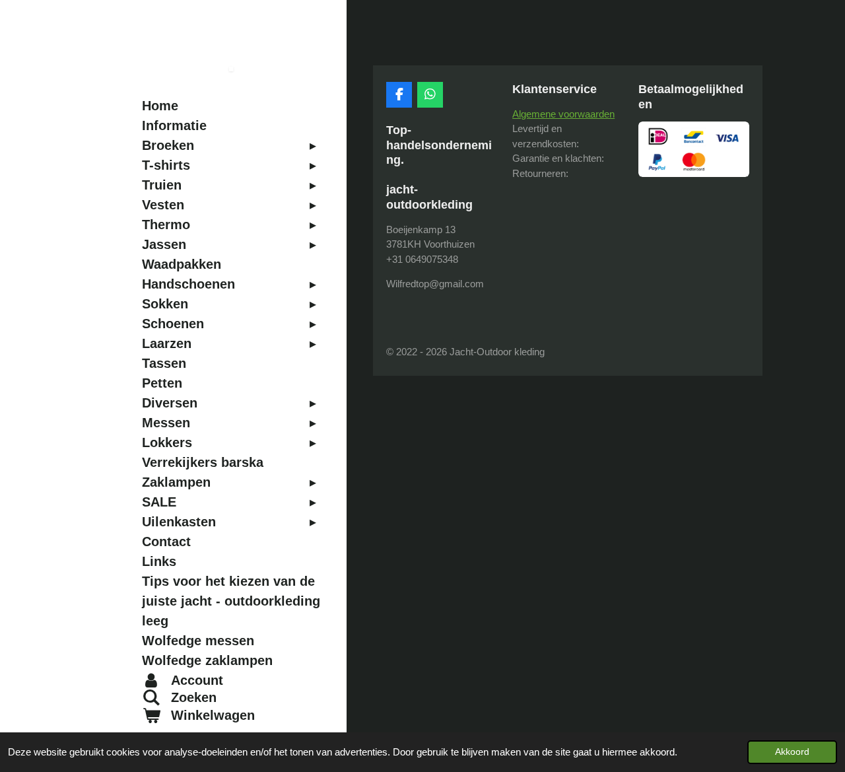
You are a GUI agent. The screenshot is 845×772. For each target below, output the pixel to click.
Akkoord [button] (792, 752)
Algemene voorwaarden (563, 114)
